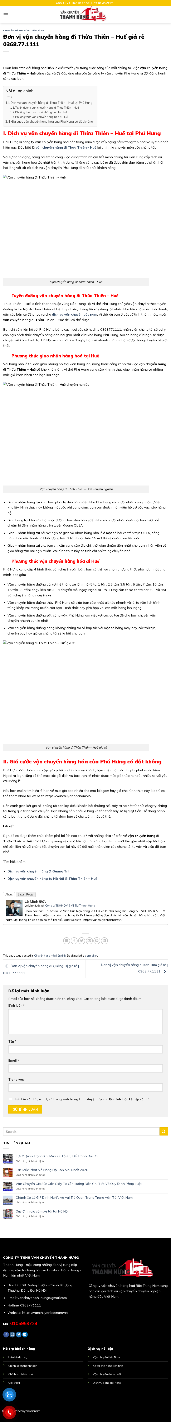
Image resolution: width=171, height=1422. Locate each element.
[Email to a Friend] (89, 940)
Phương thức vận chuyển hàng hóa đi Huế (41, 116)
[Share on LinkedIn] (104, 940)
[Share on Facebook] (74, 940)
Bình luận (16, 1005)
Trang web (16, 1080)
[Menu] (5, 14)
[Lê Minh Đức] (14, 908)
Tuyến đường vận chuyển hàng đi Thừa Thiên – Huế (47, 107)
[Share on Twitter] (81, 940)
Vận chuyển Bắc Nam (106, 1357)
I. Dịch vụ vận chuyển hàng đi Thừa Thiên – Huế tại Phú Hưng (50, 103)
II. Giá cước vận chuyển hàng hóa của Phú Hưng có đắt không (51, 121)
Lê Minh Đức (35, 901)
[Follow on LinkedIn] (25, 1334)
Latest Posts (25, 894)
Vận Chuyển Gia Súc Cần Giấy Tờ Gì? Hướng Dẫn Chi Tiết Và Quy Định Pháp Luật (79, 1184)
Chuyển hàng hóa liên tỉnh (23, 30)
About (9, 894)
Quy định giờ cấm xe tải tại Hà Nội (42, 1211)
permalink (91, 955)
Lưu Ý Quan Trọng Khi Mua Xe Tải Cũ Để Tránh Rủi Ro (57, 1156)
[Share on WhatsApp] (66, 940)
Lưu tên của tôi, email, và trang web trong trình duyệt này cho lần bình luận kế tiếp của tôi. (83, 1099)
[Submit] (164, 1131)
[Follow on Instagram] (12, 1334)
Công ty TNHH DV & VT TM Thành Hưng (70, 905)
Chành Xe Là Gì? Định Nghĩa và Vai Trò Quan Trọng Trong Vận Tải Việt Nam (74, 1198)
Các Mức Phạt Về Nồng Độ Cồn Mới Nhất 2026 (52, 1170)
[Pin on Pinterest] (96, 940)
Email (13, 1060)
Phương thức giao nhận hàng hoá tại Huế (41, 112)
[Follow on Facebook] (6, 1334)
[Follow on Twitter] (18, 1334)
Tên (12, 1041)
